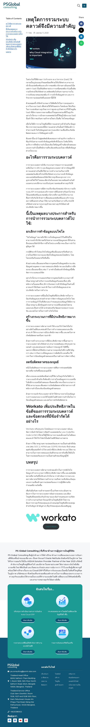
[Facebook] (9, 720)
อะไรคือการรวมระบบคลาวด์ (13, 24)
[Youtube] (20, 720)
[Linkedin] (15, 720)
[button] (79, 5)
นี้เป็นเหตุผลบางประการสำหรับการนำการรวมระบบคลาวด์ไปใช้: (14, 32)
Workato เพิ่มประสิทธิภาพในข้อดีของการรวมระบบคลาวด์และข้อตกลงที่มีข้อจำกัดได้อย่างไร (14, 44)
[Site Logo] (12, 5)
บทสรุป (8, 52)
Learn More (51, 526)
